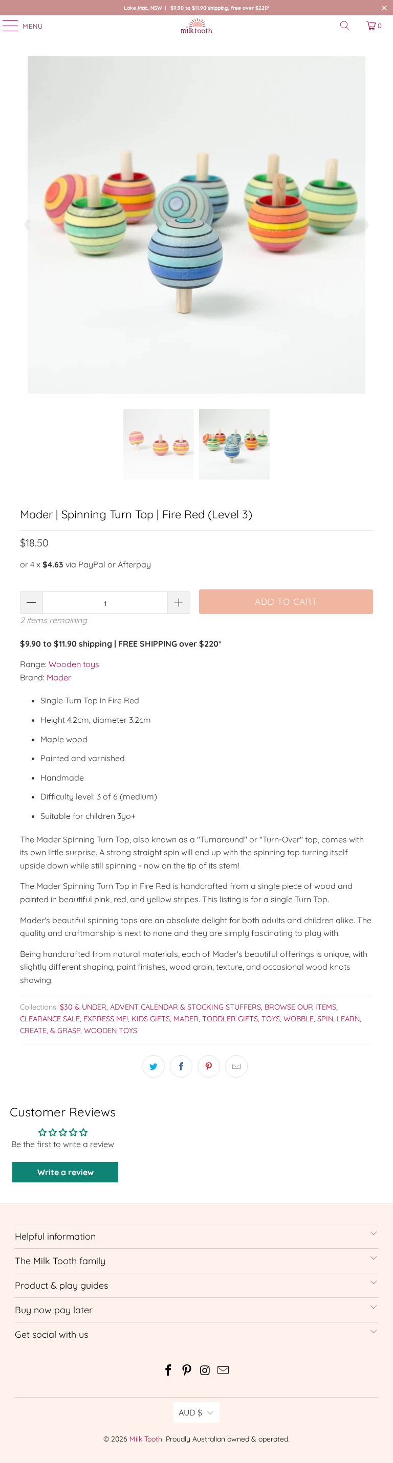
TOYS (270, 1018)
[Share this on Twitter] (153, 1066)
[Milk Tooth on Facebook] (169, 1371)
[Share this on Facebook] (181, 1066)
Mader (59, 677)
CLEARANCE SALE (50, 1018)
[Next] (365, 225)
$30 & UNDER (83, 1007)
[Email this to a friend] (236, 1066)
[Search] (345, 25)
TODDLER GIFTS (230, 1018)
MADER (186, 1018)
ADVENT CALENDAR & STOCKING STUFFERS (185, 1007)
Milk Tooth (145, 1439)
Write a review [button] (65, 1172)
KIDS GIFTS (151, 1018)
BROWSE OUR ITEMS (300, 1007)
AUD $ (190, 1412)
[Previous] (27, 225)
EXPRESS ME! (105, 1018)
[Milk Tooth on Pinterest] (186, 1371)
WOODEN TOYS (110, 1030)
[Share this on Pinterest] (209, 1066)
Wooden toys (74, 664)
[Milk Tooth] (196, 25)
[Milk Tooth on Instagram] (205, 1371)
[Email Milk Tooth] (223, 1371)
